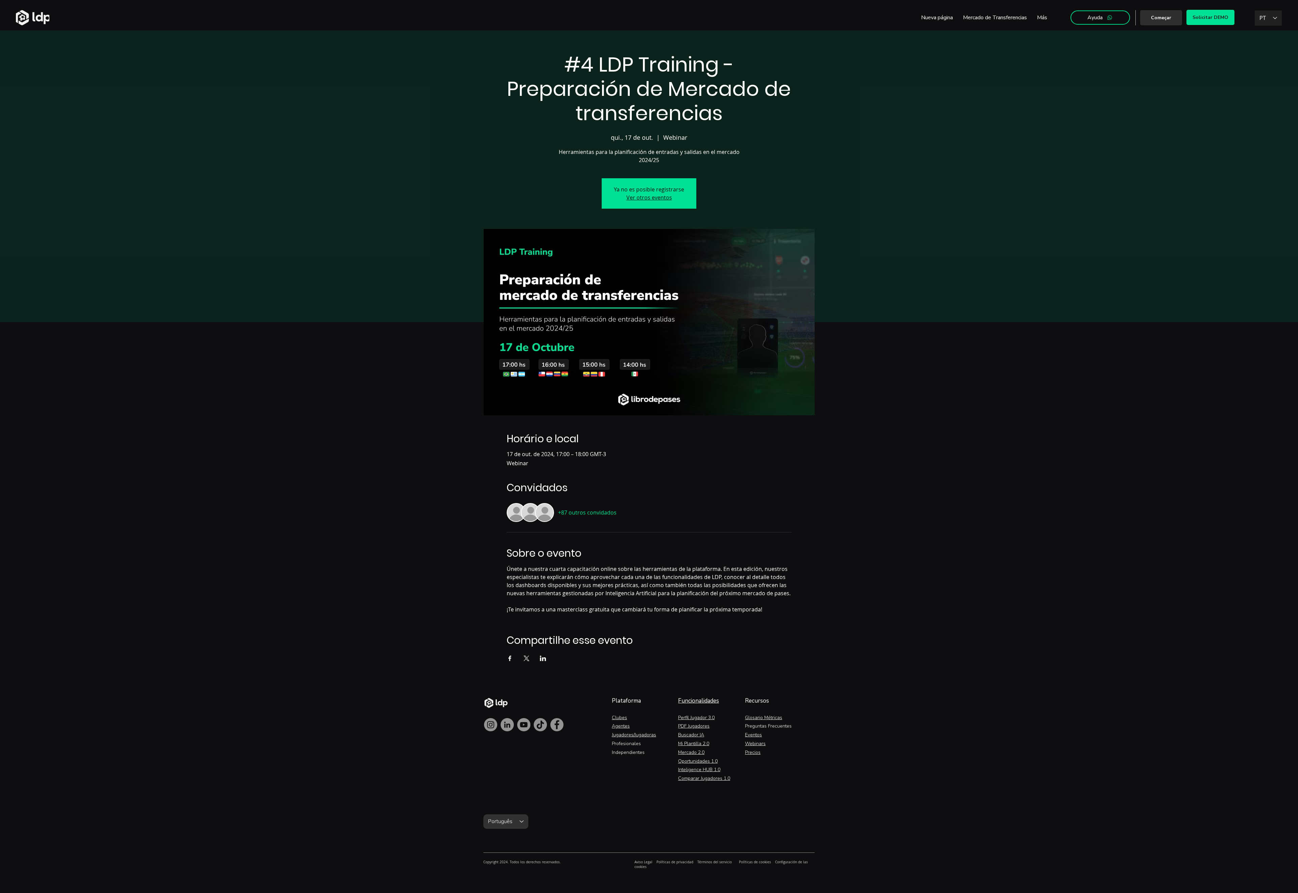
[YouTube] (523, 724)
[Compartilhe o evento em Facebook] (510, 658)
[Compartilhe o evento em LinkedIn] (543, 658)
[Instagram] (490, 724)
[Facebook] (556, 724)
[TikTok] (540, 724)
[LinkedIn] (507, 724)
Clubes (619, 717)
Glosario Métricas (763, 717)
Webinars (755, 743)
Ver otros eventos (649, 197)
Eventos (753, 735)
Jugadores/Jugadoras (634, 735)
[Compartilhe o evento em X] (526, 658)
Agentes (621, 726)
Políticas (663, 862)
